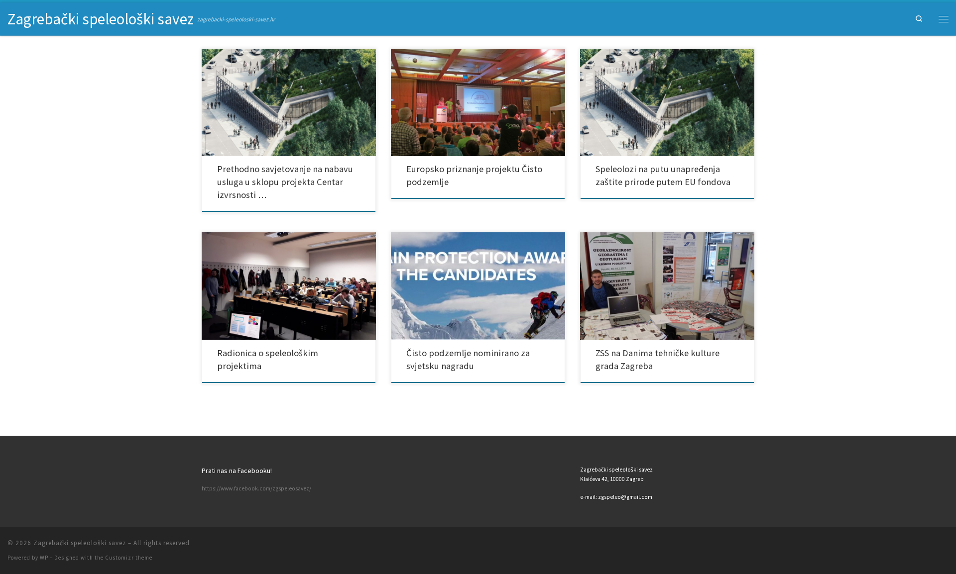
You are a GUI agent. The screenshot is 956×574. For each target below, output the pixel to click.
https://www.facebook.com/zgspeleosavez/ (256, 488)
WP (44, 557)
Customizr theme (128, 557)
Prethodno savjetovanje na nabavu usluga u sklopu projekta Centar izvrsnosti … (285, 181)
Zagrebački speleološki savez (79, 543)
